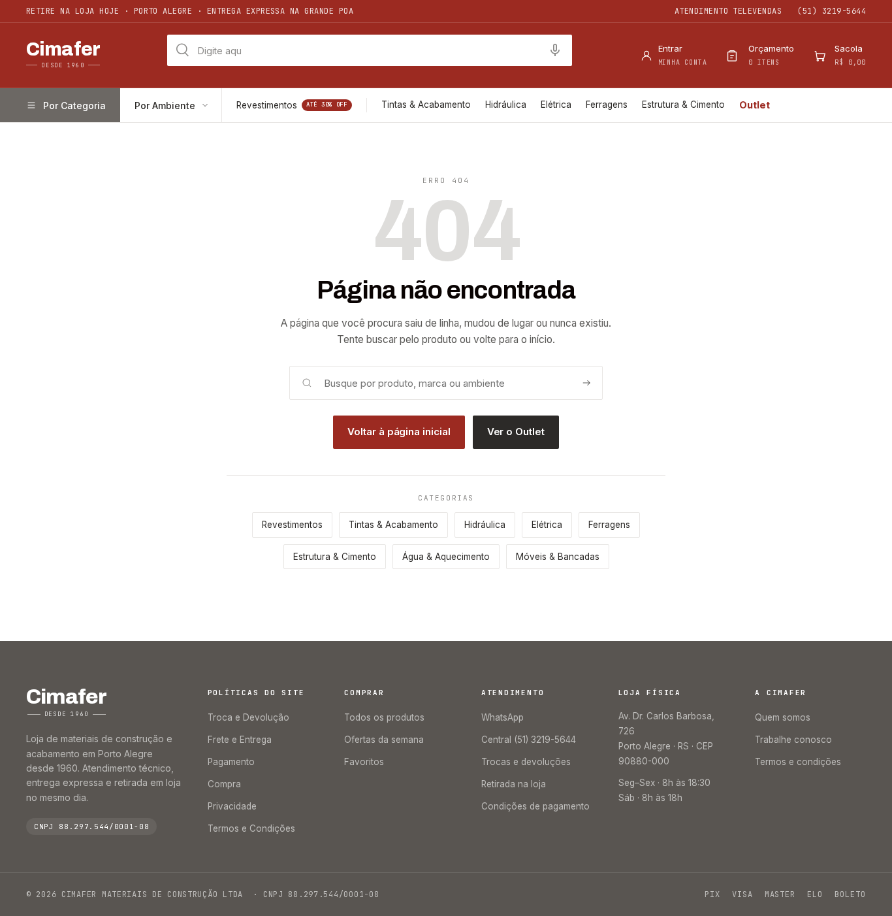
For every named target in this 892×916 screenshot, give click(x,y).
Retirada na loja (513, 784)
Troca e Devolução (248, 717)
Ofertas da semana (384, 739)
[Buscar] (586, 383)
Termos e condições (798, 762)
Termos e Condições (251, 828)
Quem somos (782, 717)
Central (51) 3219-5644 (528, 739)
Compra (224, 784)
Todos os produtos (384, 717)
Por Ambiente (165, 105)
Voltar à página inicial (398, 431)
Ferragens (607, 104)
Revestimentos (291, 105)
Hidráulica (505, 104)
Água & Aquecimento (446, 556)
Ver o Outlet (516, 431)
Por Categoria (74, 105)
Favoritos (364, 762)
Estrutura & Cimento (683, 104)
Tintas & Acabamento (426, 104)
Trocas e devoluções (526, 762)
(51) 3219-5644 (831, 11)
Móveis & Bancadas (557, 556)
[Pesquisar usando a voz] (555, 50)
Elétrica (556, 104)
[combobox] (369, 50)
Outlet (754, 104)
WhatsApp (502, 717)
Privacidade (232, 806)
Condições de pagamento (535, 806)
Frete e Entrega (240, 739)
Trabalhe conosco (793, 739)
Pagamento (231, 762)
